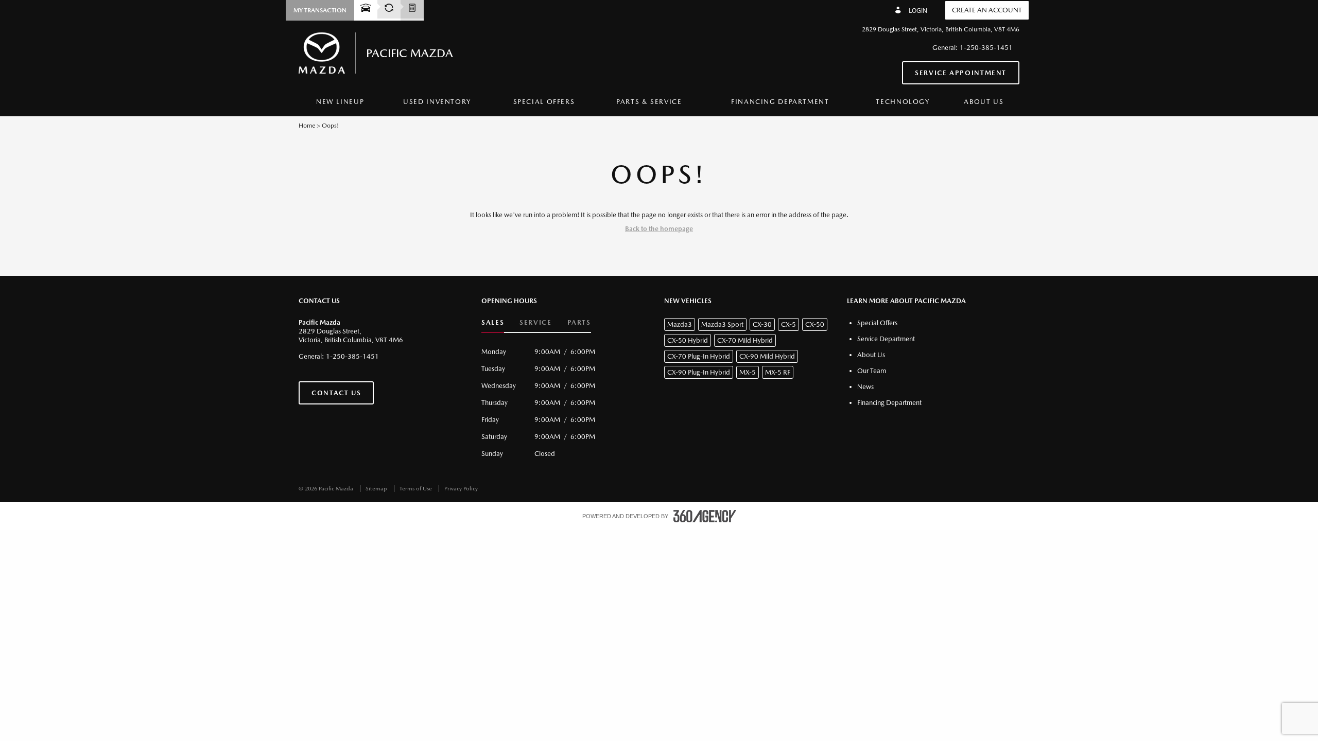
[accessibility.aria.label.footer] (704, 516)
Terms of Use (416, 488)
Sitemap (377, 488)
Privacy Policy (461, 488)
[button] (320, 10)
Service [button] (535, 322)
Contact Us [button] (336, 393)
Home (307, 125)
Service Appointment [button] (961, 73)
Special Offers (544, 101)
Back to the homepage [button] (659, 229)
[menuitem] (340, 102)
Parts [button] (579, 322)
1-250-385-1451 (986, 47)
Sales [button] (492, 322)
